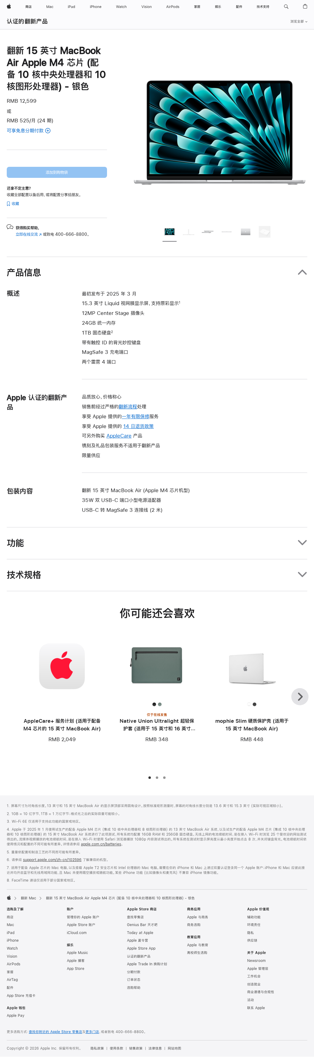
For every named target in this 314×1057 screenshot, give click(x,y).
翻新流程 (128, 406)
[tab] (170, 233)
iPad (10, 933)
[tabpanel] (219, 132)
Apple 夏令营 (137, 940)
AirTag (12, 980)
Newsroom (256, 961)
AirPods (13, 964)
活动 (250, 1000)
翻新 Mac (28, 898)
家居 (10, 972)
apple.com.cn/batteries (101, 844)
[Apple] (9, 897)
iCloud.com (76, 933)
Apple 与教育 (197, 945)
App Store (75, 969)
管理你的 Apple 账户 (83, 917)
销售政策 (136, 1048)
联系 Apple (256, 1008)
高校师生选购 (197, 953)
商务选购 (194, 925)
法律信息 (155, 1048)
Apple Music (77, 953)
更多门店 (92, 1032)
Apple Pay (16, 1015)
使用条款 (116, 1048)
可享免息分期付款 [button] (36, 131)
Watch (12, 948)
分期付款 (133, 972)
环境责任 (254, 925)
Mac (10, 925)
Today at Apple (140, 933)
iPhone (13, 940)
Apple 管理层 (257, 969)
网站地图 (174, 1048)
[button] (286, 6)
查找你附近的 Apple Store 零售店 (55, 1032)
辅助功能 (254, 917)
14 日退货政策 (138, 426)
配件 (10, 988)
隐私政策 (97, 1048)
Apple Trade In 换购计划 (147, 964)
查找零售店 (135, 917)
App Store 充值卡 (21, 996)
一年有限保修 (135, 416)
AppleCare (119, 435)
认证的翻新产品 (27, 21)
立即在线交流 (29, 234)
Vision (12, 956)
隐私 (250, 933)
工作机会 (254, 976)
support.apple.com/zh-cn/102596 (52, 860)
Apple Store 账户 (81, 925)
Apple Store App (141, 948)
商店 (10, 917)
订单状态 (133, 980)
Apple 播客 (76, 961)
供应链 (252, 940)
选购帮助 (133, 988)
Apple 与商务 (197, 917)
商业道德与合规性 (260, 992)
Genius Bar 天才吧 (142, 925)
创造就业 (254, 984)
